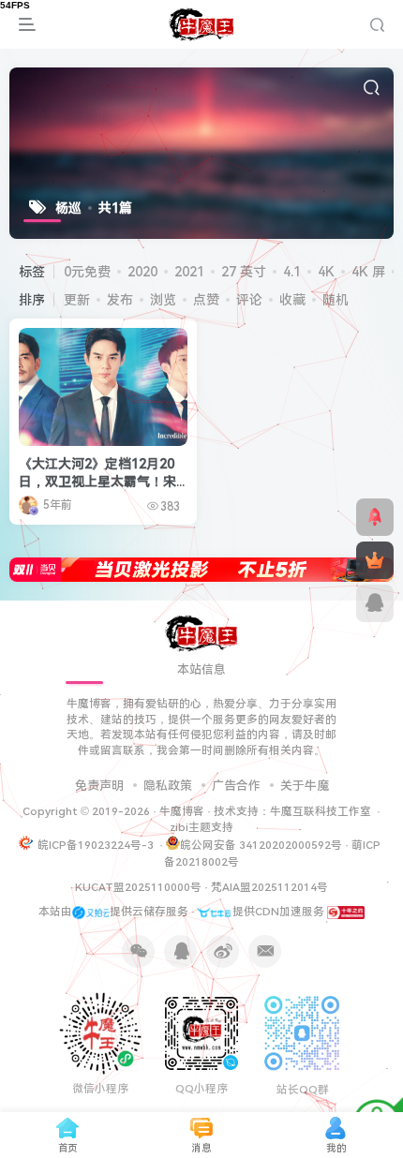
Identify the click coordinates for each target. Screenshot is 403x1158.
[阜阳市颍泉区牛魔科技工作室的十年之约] (346, 911)
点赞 (206, 299)
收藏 (292, 299)
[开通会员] (375, 560)
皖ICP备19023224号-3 (97, 845)
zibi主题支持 (201, 827)
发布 (120, 299)
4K (326, 271)
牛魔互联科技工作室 (320, 811)
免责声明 (99, 786)
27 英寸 (243, 271)
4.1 (292, 271)
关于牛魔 (304, 786)
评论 (249, 299)
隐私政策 (167, 786)
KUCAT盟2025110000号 (138, 887)
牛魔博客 (181, 811)
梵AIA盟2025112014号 (269, 887)
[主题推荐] (375, 517)
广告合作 (236, 786)
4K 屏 (368, 271)
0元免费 (87, 271)
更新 (77, 299)
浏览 (163, 299)
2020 (142, 271)
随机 (335, 299)
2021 (189, 271)
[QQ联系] (375, 603)
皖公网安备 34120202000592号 (261, 845)
